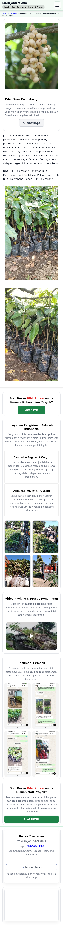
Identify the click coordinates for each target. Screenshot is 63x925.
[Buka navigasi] (57, 5)
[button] (31, 122)
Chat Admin (31, 409)
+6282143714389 (34, 846)
